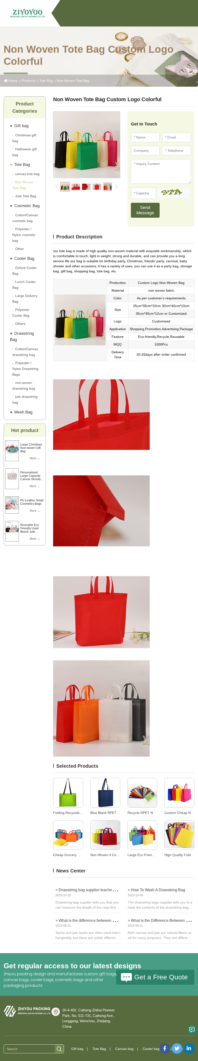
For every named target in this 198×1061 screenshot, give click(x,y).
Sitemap (153, 1046)
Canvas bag (124, 1049)
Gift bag (21, 126)
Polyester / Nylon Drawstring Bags (25, 368)
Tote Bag (46, 81)
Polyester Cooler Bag (20, 312)
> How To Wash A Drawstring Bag (156, 890)
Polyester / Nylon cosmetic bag (23, 234)
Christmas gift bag (24, 138)
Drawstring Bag (22, 336)
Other (19, 249)
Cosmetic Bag (27, 205)
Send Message (145, 210)
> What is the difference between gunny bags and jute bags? (107, 920)
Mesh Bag (23, 412)
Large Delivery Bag (24, 298)
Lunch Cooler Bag (24, 284)
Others (20, 324)
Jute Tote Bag (25, 196)
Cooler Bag (24, 258)
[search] (59, 1049)
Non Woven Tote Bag (73, 81)
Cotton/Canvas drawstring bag (25, 352)
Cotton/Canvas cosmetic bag (25, 218)
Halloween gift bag (24, 152)
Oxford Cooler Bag (24, 270)
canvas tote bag (27, 174)
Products (28, 81)
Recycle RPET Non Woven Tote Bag (155, 813)
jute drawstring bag (25, 399)
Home (13, 81)
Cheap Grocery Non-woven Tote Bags (82, 855)
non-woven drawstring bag (23, 385)
